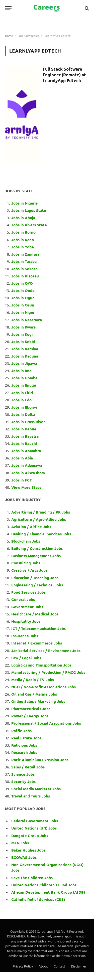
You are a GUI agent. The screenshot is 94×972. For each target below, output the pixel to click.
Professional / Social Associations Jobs (46, 723)
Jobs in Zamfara (25, 254)
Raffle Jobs (21, 730)
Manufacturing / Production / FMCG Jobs (48, 672)
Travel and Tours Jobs (30, 795)
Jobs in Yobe (22, 246)
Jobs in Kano (22, 239)
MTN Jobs (20, 842)
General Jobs (23, 599)
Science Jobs (23, 774)
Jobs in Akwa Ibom (28, 472)
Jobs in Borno (23, 232)
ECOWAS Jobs (24, 857)
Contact (59, 966)
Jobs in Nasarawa (26, 319)
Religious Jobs (24, 745)
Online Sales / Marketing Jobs (38, 701)
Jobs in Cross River (28, 421)
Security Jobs (23, 781)
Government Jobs (27, 606)
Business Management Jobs (36, 555)
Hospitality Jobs (25, 621)
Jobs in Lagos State (29, 210)
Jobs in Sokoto (24, 268)
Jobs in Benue (23, 428)
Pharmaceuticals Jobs (30, 708)
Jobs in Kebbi (23, 341)
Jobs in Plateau (25, 275)
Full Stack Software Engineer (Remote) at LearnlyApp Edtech (64, 74)
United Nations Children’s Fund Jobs (43, 884)
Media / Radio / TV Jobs (32, 679)
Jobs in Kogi (22, 334)
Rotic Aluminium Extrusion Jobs (39, 759)
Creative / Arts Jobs (29, 570)
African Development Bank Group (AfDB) (48, 892)
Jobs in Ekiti (22, 392)
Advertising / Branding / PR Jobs (40, 512)
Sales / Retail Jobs (28, 766)
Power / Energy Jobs (29, 715)
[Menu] (8, 8)
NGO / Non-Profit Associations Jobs (43, 686)
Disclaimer (78, 966)
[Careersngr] (47, 8)
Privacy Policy (23, 966)
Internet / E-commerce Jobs (36, 642)
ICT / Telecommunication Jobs (38, 628)
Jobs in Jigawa (24, 363)
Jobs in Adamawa (26, 465)
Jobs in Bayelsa (25, 436)
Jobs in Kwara (23, 327)
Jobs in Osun (22, 304)
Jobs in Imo (21, 370)
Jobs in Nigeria (25, 203)
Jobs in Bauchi (24, 443)
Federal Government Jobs (35, 820)
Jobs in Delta (23, 414)
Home (9, 36)
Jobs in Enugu (23, 385)
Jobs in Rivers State (29, 224)
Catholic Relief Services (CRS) (38, 899)
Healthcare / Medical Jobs (34, 613)
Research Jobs (24, 752)
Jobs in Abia (22, 457)
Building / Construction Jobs (37, 548)
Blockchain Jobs (25, 541)
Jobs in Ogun (23, 297)
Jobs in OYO (22, 283)
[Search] (86, 8)
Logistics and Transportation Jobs (41, 665)
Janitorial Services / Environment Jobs (45, 650)
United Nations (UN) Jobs (34, 828)
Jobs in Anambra (26, 450)
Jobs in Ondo (23, 290)
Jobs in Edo (21, 399)
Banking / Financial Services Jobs (41, 533)
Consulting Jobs (25, 562)
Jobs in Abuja (23, 217)
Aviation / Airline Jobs (31, 526)
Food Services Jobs (28, 592)
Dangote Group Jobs (29, 835)
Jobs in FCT (21, 479)
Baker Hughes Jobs (28, 850)
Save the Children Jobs (32, 877)
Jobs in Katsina (24, 348)
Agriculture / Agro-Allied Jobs (38, 519)
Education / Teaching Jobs (34, 577)
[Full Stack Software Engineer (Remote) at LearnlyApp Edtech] (22, 114)
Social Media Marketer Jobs (36, 788)
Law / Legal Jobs (26, 657)
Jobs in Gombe (24, 377)
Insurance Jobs (24, 635)
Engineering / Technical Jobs (37, 584)
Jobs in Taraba (24, 261)
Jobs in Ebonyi (24, 407)
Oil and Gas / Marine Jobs (34, 694)
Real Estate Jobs (26, 737)
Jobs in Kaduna (24, 356)
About (43, 966)
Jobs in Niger (23, 312)
